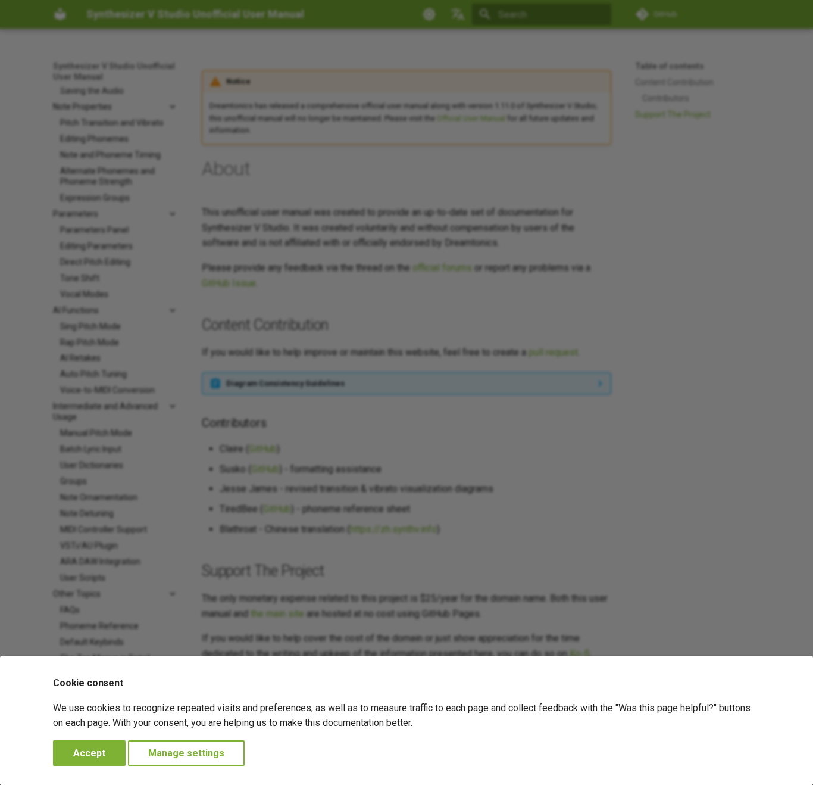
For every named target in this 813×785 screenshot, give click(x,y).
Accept (89, 753)
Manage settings (186, 753)
